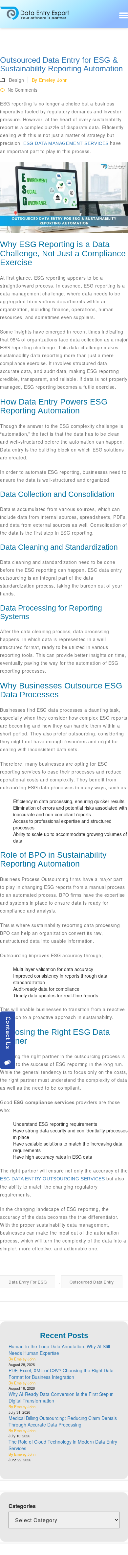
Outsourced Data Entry (92, 1282)
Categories (22, 1506)
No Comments (21, 89)
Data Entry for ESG (28, 1282)
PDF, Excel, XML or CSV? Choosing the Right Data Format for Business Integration (61, 1373)
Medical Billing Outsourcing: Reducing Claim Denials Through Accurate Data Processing (63, 1421)
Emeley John (53, 80)
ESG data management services (66, 143)
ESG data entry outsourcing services (52, 1178)
